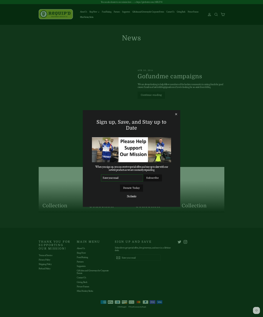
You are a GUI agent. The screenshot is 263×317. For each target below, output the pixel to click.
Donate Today (131, 188)
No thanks (131, 196)
